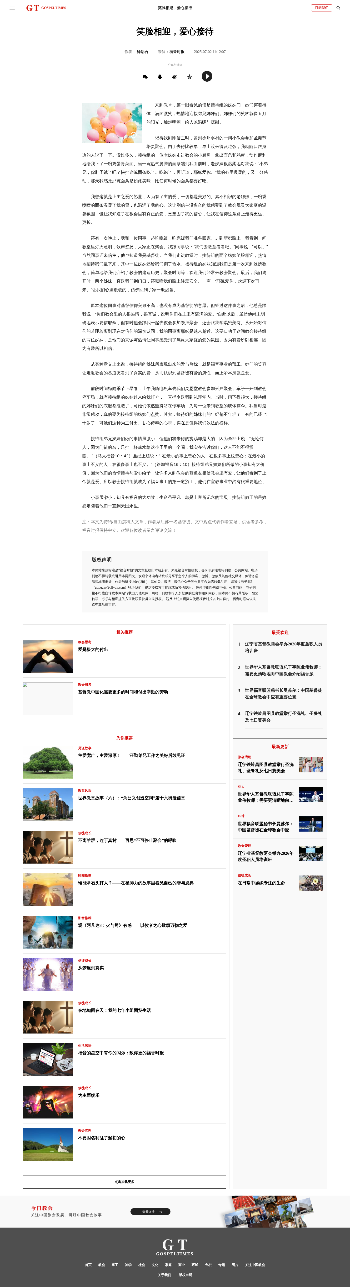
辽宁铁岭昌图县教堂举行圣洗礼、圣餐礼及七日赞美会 (266, 767)
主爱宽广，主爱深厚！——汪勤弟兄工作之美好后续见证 (131, 755)
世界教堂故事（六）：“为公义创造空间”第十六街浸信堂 (131, 798)
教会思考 (84, 642)
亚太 (241, 786)
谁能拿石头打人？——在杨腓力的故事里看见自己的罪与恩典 (136, 883)
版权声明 (185, 1275)
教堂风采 (84, 790)
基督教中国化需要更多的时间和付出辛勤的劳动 (123, 692)
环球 (241, 816)
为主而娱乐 (89, 1095)
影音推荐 (84, 918)
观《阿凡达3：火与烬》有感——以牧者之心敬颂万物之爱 (132, 925)
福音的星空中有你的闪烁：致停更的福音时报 (121, 1052)
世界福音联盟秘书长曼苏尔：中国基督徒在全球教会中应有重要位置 (266, 827)
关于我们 (164, 1275)
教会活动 (244, 757)
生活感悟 (84, 1045)
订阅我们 (321, 8)
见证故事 (84, 748)
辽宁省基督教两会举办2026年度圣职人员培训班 (266, 856)
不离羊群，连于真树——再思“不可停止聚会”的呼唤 (127, 840)
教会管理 (84, 1130)
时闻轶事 (84, 875)
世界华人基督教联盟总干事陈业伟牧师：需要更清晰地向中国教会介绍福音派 (266, 798)
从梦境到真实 (91, 967)
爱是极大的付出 (93, 649)
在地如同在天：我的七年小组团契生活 (114, 1010)
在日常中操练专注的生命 (261, 883)
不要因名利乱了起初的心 (101, 1137)
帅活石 (142, 52)
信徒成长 (84, 833)
